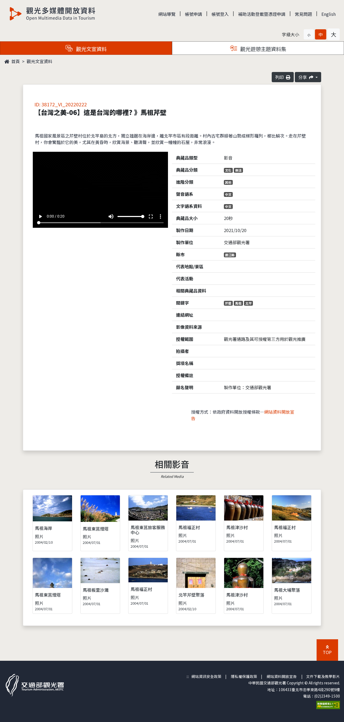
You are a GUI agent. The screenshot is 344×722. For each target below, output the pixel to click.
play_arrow (40, 216)
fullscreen (151, 216)
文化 (228, 170)
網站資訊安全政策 (206, 676)
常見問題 (303, 14)
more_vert (160, 216)
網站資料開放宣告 (282, 676)
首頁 (15, 61)
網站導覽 (166, 14)
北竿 (248, 303)
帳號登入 (220, 14)
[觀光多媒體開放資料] (52, 13)
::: (188, 676)
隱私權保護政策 (244, 676)
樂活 (238, 170)
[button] (309, 34)
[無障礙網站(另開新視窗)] (328, 704)
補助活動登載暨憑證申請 (261, 14)
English (328, 14)
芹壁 (228, 303)
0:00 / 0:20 (55, 216)
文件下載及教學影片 (323, 676)
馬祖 (238, 303)
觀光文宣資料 (39, 61)
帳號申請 (193, 14)
